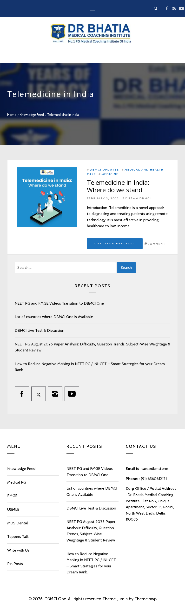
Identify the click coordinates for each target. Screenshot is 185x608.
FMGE (12, 495)
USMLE (13, 509)
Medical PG (16, 482)
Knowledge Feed (21, 468)
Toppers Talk (18, 536)
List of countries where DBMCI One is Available (54, 316)
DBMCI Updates (104, 169)
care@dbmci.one (154, 468)
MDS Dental (17, 523)
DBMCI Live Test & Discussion (39, 330)
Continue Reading (113, 243)
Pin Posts (15, 563)
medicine (110, 174)
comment (156, 244)
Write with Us (18, 550)
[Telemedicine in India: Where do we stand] (47, 197)
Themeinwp (145, 599)
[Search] (155, 8)
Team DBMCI (139, 198)
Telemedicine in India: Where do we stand (118, 186)
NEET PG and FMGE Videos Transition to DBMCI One (59, 303)
